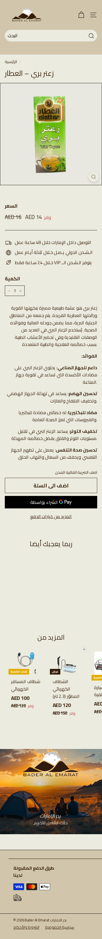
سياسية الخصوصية (60, 927)
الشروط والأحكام (26, 927)
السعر (11, 206)
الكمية (12, 279)
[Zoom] (93, 177)
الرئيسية (11, 61)
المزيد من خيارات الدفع (51, 516)
